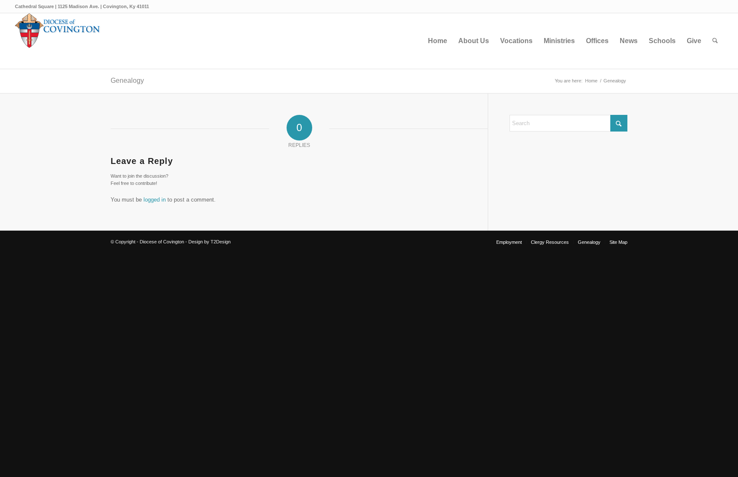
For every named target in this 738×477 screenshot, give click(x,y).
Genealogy (127, 80)
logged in (155, 199)
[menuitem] (437, 41)
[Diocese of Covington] (57, 41)
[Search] (715, 41)
